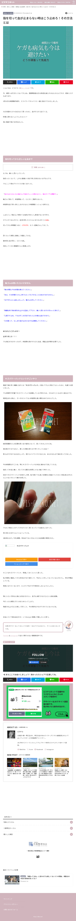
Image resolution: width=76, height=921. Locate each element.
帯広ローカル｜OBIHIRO (36, 2)
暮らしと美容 (10, 7)
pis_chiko (25, 88)
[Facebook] (34, 662)
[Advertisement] (38, 139)
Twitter (6, 635)
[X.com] (43, 662)
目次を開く (41, 167)
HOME (4, 7)
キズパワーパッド (23, 546)
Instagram (14, 635)
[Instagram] (49, 749)
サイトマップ (8, 899)
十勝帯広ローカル (10, 828)
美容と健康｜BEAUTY (49, 2)
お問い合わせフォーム (11, 910)
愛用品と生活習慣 (20, 7)
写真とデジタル (9, 822)
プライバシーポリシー (11, 904)
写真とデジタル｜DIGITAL (63, 2)
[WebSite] (21, 749)
